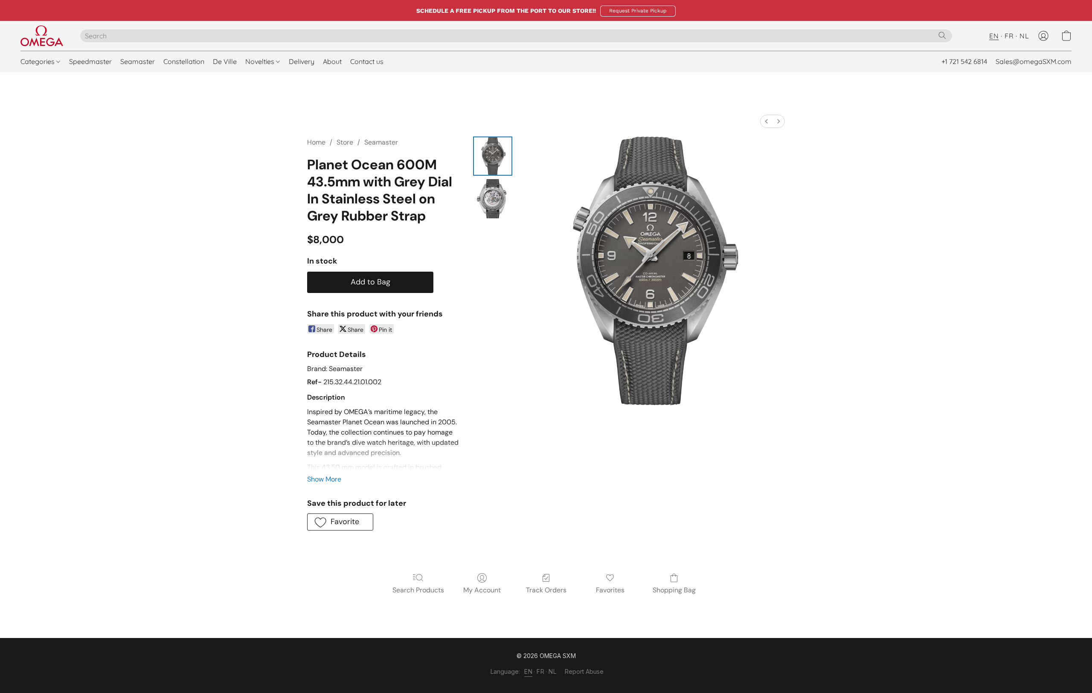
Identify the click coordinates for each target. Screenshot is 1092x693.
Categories (38, 61)
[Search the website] (942, 35)
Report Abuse (584, 671)
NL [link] (552, 671)
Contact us (366, 61)
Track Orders (546, 590)
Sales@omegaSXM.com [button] (1034, 61)
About (332, 61)
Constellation (183, 61)
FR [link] (540, 671)
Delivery (301, 61)
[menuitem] (767, 121)
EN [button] (994, 36)
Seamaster (137, 61)
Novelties (260, 61)
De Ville (225, 61)
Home (316, 142)
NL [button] (1024, 36)
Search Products (418, 590)
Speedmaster (90, 61)
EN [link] (528, 671)
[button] (638, 11)
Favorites (610, 590)
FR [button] (1009, 36)
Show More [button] (324, 479)
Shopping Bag (674, 590)
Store (345, 142)
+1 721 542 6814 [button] (964, 61)
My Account (482, 590)
